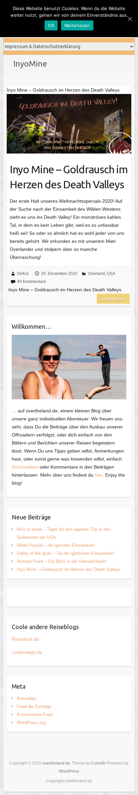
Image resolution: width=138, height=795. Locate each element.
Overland (96, 273)
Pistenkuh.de (25, 639)
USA (111, 273)
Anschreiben (25, 467)
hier (98, 475)
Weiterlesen (113, 298)
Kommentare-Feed (35, 714)
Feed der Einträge (34, 706)
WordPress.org (31, 722)
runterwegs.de (27, 652)
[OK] (129, 18)
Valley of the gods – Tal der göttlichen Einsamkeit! (65, 553)
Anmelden (26, 698)
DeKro (23, 273)
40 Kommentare (31, 281)
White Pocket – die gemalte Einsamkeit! (56, 545)
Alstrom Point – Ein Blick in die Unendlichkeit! (61, 561)
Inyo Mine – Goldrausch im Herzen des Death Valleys (69, 176)
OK (51, 25)
